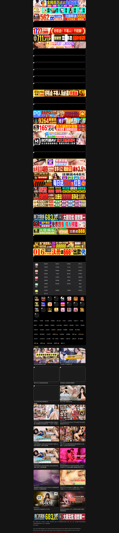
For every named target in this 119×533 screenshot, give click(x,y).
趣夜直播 (59, 329)
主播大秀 (36, 329)
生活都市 (46, 290)
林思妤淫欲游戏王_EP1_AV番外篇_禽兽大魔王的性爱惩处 (72, 509)
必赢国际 (47, 325)
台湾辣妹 (46, 270)
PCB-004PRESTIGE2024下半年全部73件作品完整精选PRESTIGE (72, 423)
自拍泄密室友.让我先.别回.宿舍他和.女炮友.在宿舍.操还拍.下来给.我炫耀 (46, 444)
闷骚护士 (80, 280)
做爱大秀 (68, 338)
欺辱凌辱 (46, 273)
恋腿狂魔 (80, 277)
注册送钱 (70, 320)
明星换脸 (57, 280)
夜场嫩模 (65, 329)
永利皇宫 (49, 334)
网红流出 (69, 273)
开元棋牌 (47, 320)
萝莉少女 (80, 263)
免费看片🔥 (55, 334)
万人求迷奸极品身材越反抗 (41, 401)
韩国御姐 (57, 270)
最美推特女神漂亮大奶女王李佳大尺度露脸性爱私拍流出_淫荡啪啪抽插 (46, 488)
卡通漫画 (46, 283)
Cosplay (68, 267)
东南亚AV (80, 270)
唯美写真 (69, 283)
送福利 (81, 320)
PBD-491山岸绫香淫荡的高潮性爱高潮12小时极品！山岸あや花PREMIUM (72, 444)
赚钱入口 (63, 343)
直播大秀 (74, 338)
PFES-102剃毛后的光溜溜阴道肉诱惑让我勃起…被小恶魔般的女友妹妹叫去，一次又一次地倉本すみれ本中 (46, 423)
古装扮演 (46, 277)
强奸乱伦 (57, 263)
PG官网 (41, 320)
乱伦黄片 (48, 329)
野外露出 (80, 273)
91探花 (57, 273)
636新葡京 (62, 334)
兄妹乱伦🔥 (49, 343)
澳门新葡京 (77, 329)
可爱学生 (69, 277)
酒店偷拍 (83, 325)
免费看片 (62, 338)
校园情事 (57, 290)
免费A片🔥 (42, 343)
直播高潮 (66, 325)
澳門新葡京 (42, 334)
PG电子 (64, 320)
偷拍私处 (54, 329)
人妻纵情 (69, 290)
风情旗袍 (46, 280)
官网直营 (53, 320)
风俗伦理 (80, 290)
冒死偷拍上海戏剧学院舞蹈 (67, 383)
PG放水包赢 (59, 325)
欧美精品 (69, 263)
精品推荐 (46, 263)
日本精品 (57, 267)
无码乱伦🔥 (80, 334)
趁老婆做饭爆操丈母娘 (40, 364)
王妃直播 (42, 329)
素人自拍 (80, 267)
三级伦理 (46, 267)
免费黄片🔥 (56, 343)
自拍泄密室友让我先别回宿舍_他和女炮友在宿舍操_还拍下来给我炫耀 (46, 466)
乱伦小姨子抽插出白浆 (66, 401)
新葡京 (35, 325)
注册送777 (76, 320)
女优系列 (57, 277)
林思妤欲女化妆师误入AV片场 (42, 509)
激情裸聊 (68, 334)
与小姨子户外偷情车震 (66, 364)
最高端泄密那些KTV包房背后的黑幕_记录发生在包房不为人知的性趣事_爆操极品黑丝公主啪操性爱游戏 (72, 467)
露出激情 (57, 283)
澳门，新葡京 (55, 338)
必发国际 (71, 329)
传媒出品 (46, 287)
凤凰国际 (53, 325)
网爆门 (80, 283)
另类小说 (46, 293)
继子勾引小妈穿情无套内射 (41, 383)
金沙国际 (49, 338)
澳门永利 (59, 320)
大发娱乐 (36, 334)
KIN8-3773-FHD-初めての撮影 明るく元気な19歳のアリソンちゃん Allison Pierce (72, 488)
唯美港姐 (69, 270)
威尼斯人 (36, 320)
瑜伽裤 (68, 280)
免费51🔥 (74, 334)
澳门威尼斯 (80, 338)
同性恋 (80, 287)
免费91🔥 (36, 343)
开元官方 (36, 338)
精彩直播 (71, 325)
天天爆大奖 (42, 338)
